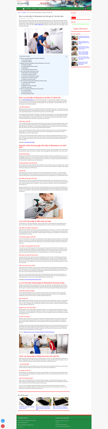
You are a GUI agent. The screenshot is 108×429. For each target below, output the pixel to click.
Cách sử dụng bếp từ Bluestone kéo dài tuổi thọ (32, 88)
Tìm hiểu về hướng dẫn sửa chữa (31, 76)
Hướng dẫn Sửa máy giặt (61, 424)
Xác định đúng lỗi (27, 60)
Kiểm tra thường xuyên (28, 93)
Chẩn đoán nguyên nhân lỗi (29, 74)
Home (19, 12)
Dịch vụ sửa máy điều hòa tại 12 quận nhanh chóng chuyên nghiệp (83, 53)
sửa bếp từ (24, 12)
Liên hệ (48, 8)
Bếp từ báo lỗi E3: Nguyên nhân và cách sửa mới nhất (60, 407)
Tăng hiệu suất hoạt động (29, 82)
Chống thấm (41, 8)
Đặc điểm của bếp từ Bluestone (30, 72)
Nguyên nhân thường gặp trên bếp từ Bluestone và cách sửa (35, 63)
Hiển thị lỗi (25, 68)
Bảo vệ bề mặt (26, 84)
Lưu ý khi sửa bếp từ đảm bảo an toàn (30, 71)
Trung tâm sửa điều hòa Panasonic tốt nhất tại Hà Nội (84, 37)
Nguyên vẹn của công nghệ (29, 85)
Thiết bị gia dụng (55, 8)
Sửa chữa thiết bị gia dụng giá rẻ (62, 426)
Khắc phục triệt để (27, 61)
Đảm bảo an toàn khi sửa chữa (30, 77)
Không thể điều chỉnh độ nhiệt (30, 66)
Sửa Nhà (28, 8)
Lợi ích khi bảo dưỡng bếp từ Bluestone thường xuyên (34, 80)
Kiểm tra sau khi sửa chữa (29, 79)
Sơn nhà (34, 8)
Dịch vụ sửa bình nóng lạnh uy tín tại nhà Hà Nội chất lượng (84, 58)
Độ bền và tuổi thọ (27, 87)
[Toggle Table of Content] (65, 56)
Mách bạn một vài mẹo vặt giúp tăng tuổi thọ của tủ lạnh (83, 42)
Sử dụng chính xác (27, 92)
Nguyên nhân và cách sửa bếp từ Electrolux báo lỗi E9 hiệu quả (39, 332)
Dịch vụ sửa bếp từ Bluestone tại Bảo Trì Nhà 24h (32, 58)
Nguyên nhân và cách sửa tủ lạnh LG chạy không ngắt (83, 63)
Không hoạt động (27, 64)
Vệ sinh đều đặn (27, 90)
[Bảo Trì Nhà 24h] (22, 3)
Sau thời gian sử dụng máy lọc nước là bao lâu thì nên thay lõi (83, 47)
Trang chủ (23, 8)
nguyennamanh (23, 18)
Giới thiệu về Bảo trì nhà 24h (61, 420)
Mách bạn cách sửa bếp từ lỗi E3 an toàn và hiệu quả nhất (43, 408)
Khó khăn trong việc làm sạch (30, 69)
